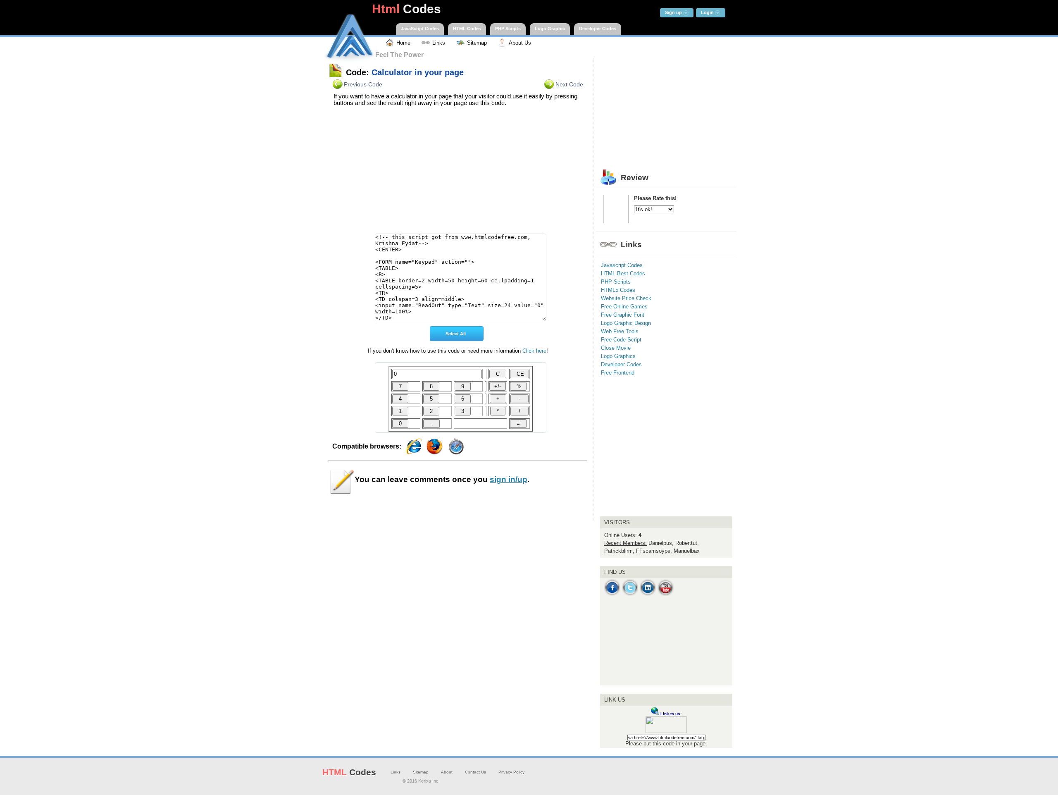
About (447, 772)
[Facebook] (612, 594)
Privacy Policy (511, 772)
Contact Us (475, 772)
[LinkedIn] (648, 594)
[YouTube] (666, 594)
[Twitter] (630, 594)
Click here (534, 351)
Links (395, 772)
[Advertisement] (457, 172)
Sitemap (421, 772)
